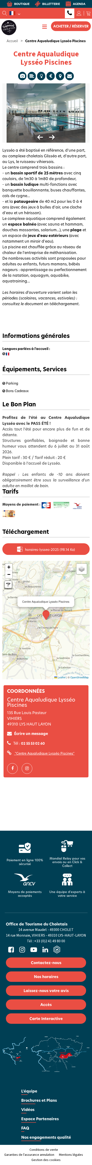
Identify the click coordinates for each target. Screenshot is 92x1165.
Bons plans (41, 76)
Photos (22, 76)
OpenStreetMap (79, 677)
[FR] (15, 13)
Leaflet (61, 677)
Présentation (31, 76)
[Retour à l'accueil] (9, 27)
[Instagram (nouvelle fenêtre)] (29, 768)
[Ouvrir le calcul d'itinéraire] (8, 584)
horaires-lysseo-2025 (50, 549)
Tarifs (50, 76)
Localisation (60, 76)
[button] (88, 13)
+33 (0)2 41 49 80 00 (69, 13)
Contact (69, 76)
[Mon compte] (79, 13)
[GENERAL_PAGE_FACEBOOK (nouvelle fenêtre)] (14, 768)
